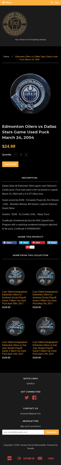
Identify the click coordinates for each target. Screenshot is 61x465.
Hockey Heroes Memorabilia (33, 445)
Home (6, 56)
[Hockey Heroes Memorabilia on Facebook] (34, 399)
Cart (56, 2)
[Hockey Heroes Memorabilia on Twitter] (27, 399)
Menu (8, 2)
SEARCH (31, 384)
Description (29, 177)
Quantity (6, 154)
